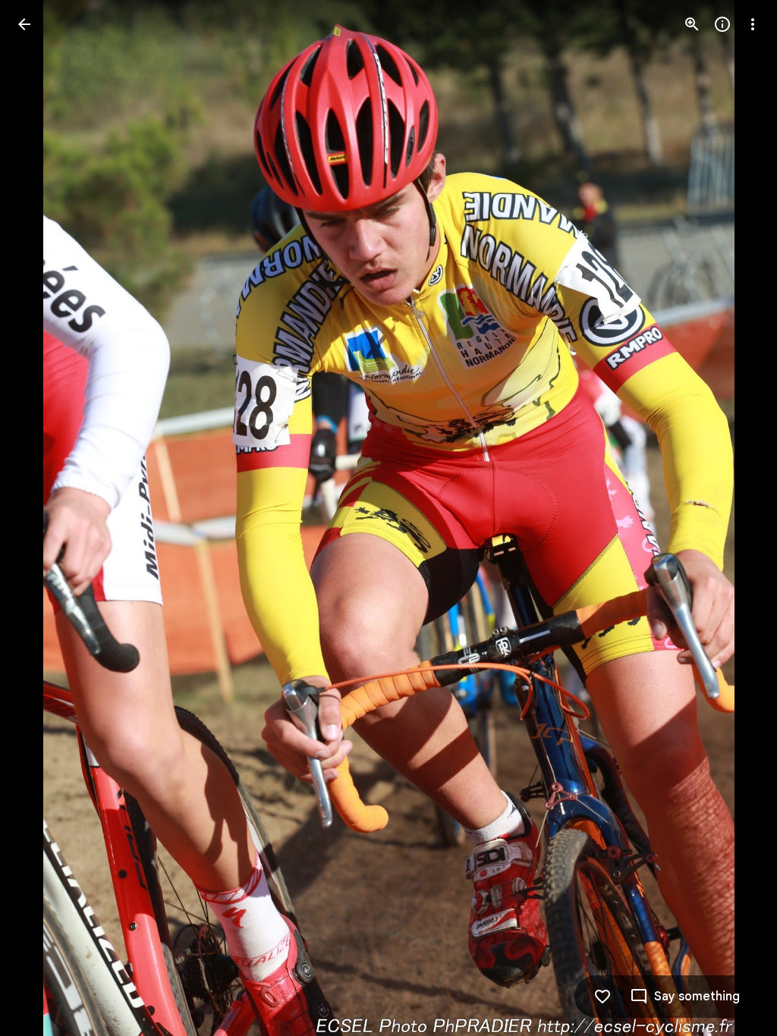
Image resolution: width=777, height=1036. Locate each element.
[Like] (602, 996)
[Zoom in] (692, 24)
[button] (42, 518)
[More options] (753, 24)
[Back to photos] (24, 24)
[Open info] (722, 24)
